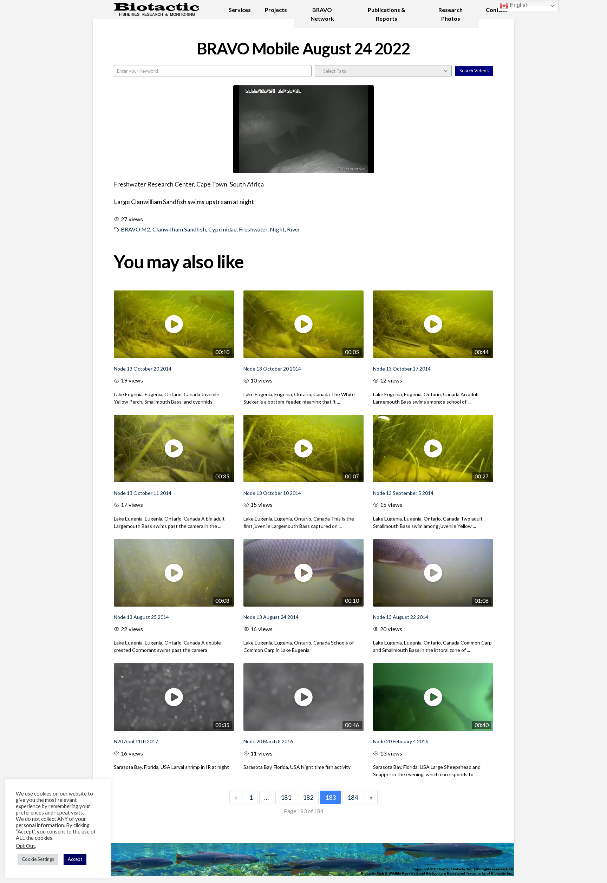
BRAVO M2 (135, 229)
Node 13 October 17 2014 (402, 369)
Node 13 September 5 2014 (403, 493)
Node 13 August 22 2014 (400, 617)
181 (286, 797)
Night (277, 229)
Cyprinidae (222, 229)
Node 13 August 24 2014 (271, 617)
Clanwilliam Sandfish (179, 229)
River (293, 229)
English (518, 5)
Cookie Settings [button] (38, 859)
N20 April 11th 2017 (136, 741)
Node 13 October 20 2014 (142, 369)
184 (352, 797)
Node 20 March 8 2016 (268, 741)
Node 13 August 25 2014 (141, 617)
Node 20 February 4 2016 (400, 741)
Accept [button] (75, 859)
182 (308, 797)
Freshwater (253, 229)
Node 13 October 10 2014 (272, 493)
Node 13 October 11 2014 (142, 493)
